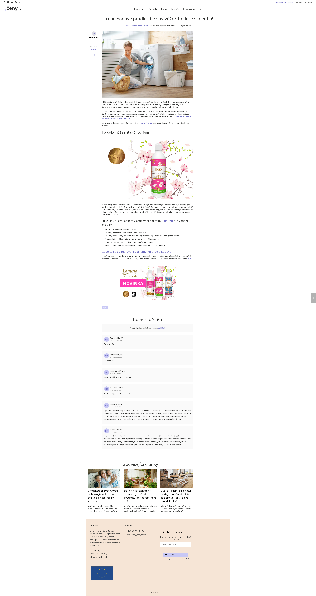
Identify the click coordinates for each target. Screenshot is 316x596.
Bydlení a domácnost (140, 26)
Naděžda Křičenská (117, 371)
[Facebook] (4, 2)
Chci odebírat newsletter (175, 555)
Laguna (167, 221)
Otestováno (189, 9)
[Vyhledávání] (200, 9)
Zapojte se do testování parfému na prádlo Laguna (136, 251)
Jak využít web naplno (99, 557)
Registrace (308, 2)
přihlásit (161, 328)
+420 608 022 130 (135, 531)
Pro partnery (95, 550)
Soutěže (175, 9)
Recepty (153, 9)
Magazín (138, 9)
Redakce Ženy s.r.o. (94, 39)
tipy (94, 55)
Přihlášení (298, 2)
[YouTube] (12, 2)
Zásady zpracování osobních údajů (175, 559)
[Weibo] (19, 2)
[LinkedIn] (8, 2)
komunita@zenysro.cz (136, 534)
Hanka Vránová (116, 404)
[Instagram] (16, 2)
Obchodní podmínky (98, 554)
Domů (127, 26)
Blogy (164, 9)
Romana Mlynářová (117, 338)
